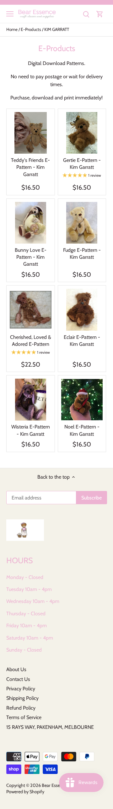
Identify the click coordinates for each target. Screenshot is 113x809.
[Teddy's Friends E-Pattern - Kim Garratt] (30, 133)
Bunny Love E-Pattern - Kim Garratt (30, 257)
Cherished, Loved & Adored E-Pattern (30, 340)
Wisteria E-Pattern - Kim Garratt (30, 430)
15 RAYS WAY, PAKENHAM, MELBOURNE (50, 727)
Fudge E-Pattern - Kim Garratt (82, 253)
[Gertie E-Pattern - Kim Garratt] (82, 133)
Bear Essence (54, 785)
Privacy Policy (20, 689)
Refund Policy (20, 708)
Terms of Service (23, 717)
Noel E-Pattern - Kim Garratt (82, 430)
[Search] (86, 13)
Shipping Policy (22, 698)
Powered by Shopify (25, 791)
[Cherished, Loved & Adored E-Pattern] (30, 310)
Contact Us (18, 679)
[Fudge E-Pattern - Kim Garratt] (82, 223)
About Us (16, 669)
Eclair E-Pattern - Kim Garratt (82, 340)
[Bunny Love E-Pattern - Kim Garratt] (30, 223)
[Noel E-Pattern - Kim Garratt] (82, 400)
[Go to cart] (100, 13)
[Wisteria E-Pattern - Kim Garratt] (30, 400)
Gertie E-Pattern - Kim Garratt (82, 163)
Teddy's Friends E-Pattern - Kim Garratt (30, 167)
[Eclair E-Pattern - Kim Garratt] (82, 310)
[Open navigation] (9, 13)
